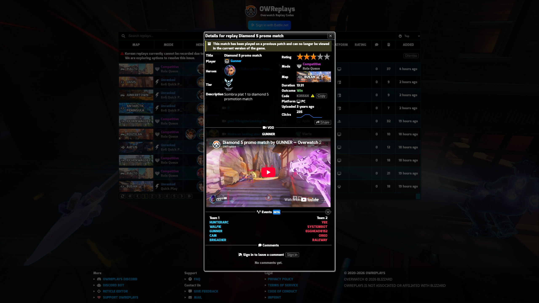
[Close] (330, 36)
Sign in (292, 254)
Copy (322, 96)
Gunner (236, 61)
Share (325, 122)
